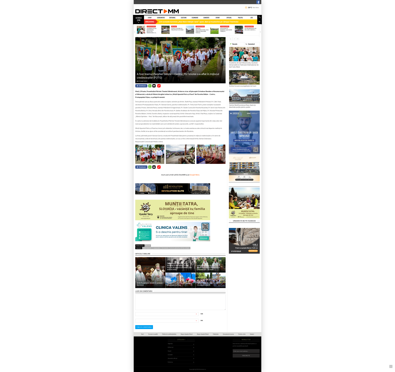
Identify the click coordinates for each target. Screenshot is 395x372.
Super (169, 351)
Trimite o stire (242, 334)
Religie (174, 26)
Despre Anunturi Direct (187, 334)
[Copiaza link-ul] (159, 85)
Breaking (149, 22)
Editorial (170, 347)
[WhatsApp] (150, 85)
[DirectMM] (157, 11)
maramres (156, 248)
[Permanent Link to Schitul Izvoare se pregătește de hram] (165, 30)
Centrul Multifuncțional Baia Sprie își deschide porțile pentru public (242, 106)
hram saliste (147, 248)
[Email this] (154, 85)
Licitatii (170, 354)
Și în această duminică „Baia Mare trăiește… (226, 30)
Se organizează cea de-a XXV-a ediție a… (250, 29)
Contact (252, 334)
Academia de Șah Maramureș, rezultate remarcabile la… (152, 31)
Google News (194, 175)
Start (142, 334)
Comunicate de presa (228, 334)
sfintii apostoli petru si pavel (180, 248)
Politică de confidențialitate (169, 334)
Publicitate (215, 334)
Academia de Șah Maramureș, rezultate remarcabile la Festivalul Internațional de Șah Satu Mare (243, 65)
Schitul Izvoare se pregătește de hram (177, 29)
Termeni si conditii (153, 334)
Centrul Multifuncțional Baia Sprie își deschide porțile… (202, 31)
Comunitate (151, 26)
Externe (170, 362)
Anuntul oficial (172, 358)
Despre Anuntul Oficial (203, 334)
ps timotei (165, 248)
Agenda (170, 343)
